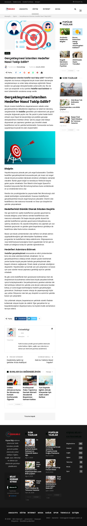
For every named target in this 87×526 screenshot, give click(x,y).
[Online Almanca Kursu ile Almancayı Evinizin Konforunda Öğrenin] (14, 380)
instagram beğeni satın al (71, 518)
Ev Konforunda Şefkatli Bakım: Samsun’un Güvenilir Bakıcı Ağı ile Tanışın (71, 83)
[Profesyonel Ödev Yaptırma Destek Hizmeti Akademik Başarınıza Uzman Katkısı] (30, 380)
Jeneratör (28, 519)
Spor (68, 471)
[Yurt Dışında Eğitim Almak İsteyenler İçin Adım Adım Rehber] (46, 380)
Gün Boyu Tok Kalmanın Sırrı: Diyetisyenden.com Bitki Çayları (71, 104)
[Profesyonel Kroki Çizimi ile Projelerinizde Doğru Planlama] (51, 442)
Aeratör (55, 518)
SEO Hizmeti (17, 519)
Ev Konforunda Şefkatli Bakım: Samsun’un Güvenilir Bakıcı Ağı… (31, 447)
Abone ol (13, 487)
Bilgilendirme (70, 443)
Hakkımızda (17, 2)
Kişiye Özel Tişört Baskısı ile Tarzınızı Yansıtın (76, 120)
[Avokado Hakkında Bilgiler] (65, 31)
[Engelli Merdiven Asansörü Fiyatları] (65, 54)
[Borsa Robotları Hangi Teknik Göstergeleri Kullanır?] (77, 31)
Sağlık (68, 453)
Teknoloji (69, 462)
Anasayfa (8, 2)
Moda (57, 9)
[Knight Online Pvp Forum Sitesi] (51, 463)
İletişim (37, 2)
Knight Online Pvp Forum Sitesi (53, 468)
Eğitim (35, 9)
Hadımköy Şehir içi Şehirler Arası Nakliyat (17, 361)
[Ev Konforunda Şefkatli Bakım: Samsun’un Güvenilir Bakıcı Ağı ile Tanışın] (30, 442)
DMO (48, 518)
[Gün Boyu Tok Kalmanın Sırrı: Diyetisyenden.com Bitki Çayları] (65, 102)
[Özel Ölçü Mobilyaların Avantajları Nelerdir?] (51, 479)
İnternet (46, 9)
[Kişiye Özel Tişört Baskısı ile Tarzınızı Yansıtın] (65, 119)
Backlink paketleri (27, 521)
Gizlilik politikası (28, 2)
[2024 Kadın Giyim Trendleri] (77, 54)
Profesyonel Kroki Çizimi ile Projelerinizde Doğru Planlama (53, 450)
